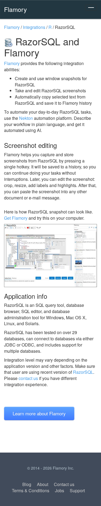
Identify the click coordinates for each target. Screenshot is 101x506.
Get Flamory (15, 218)
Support (77, 490)
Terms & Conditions (30, 490)
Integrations (34, 27)
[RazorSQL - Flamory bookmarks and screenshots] (50, 255)
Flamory (15, 9)
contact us (28, 378)
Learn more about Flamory (39, 413)
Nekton (26, 118)
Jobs (59, 490)
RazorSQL (83, 372)
